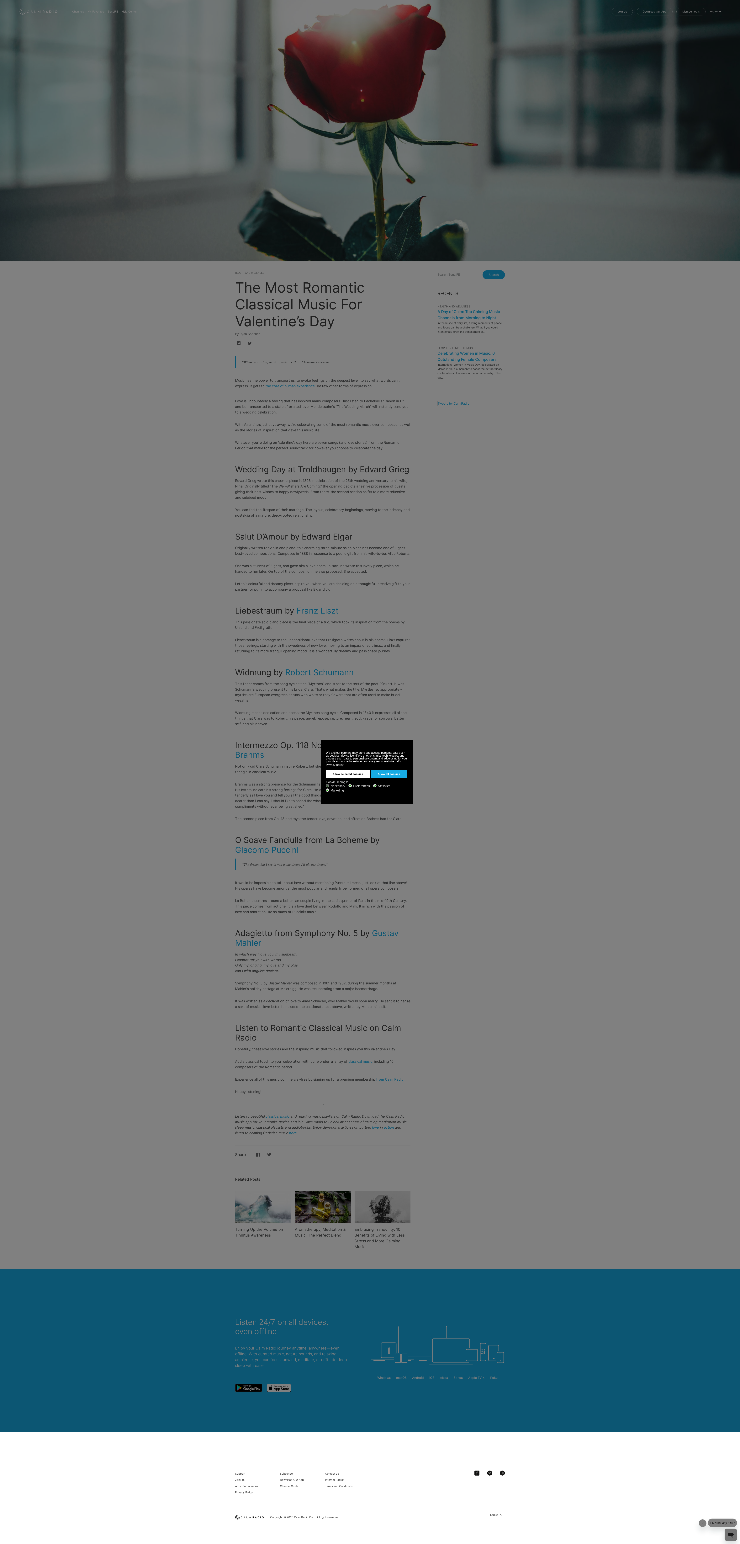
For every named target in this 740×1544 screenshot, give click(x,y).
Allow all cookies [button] (389, 774)
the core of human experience (290, 386)
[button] (403, 761)
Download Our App (655, 11)
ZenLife (240, 1479)
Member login (691, 11)
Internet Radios (334, 1479)
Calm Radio (39, 11)
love (375, 1127)
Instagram (502, 1473)
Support (240, 1473)
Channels (78, 11)
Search (494, 275)
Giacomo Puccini (267, 850)
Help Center (129, 11)
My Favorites (96, 11)
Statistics (384, 786)
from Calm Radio (390, 1079)
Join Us (622, 11)
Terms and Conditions (338, 1486)
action (389, 1127)
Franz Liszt (317, 610)
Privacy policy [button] (335, 764)
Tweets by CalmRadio (453, 403)
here (293, 1133)
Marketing (337, 790)
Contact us (332, 1473)
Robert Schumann (319, 672)
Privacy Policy (244, 1492)
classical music (360, 1061)
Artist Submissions (246, 1486)
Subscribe (286, 1473)
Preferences (361, 786)
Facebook (476, 1473)
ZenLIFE (113, 11)
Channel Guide (289, 1486)
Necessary (337, 786)
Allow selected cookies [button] (348, 774)
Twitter (489, 1473)
